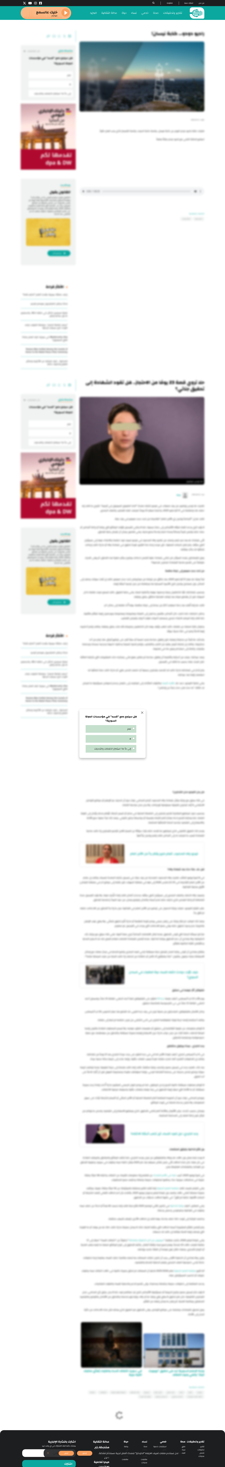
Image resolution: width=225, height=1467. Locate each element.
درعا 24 (160, 999)
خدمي (144, 13)
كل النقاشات (33, 51)
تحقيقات (200, 1449)
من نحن (201, 3)
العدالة (92, 1392)
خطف (190, 1392)
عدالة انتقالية (109, 13)
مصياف (199, 1392)
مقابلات (144, 1459)
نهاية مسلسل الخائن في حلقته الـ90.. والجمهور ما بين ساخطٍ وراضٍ (44, 314)
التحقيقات (103, 1392)
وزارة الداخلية (177, 1206)
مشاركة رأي (101, 1447)
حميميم (146, 1392)
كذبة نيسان (186, 218)
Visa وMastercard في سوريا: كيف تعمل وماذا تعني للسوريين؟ (45, 338)
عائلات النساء (168, 683)
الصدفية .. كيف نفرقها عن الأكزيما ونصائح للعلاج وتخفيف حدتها (47, 362)
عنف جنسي (170, 1392)
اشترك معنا (188, 3)
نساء (134, 13)
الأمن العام (158, 1392)
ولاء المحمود (134, 1392)
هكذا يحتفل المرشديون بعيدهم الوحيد (49, 304)
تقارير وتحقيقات (172, 13)
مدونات (201, 1456)
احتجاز (181, 1392)
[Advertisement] (141, 162)
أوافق (84, 1453)
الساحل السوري (177, 1396)
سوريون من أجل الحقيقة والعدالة (146, 1240)
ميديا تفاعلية (101, 1462)
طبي (183, 1446)
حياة (124, 13)
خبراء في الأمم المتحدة (164, 1175)
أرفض (66, 1453)
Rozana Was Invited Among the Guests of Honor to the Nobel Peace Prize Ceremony (47, 350)
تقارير (202, 1446)
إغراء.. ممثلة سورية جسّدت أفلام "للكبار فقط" (45, 294)
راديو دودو (198, 218)
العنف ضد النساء (145, 1396)
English (170, 3)
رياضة (126, 1446)
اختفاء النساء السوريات (195, 1396)
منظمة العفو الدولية (168, 1188)
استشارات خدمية (159, 1446)
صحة (156, 13)
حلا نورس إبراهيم (161, 1396)
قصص (201, 1453)
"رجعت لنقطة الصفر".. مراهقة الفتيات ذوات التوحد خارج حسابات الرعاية (46, 326)
